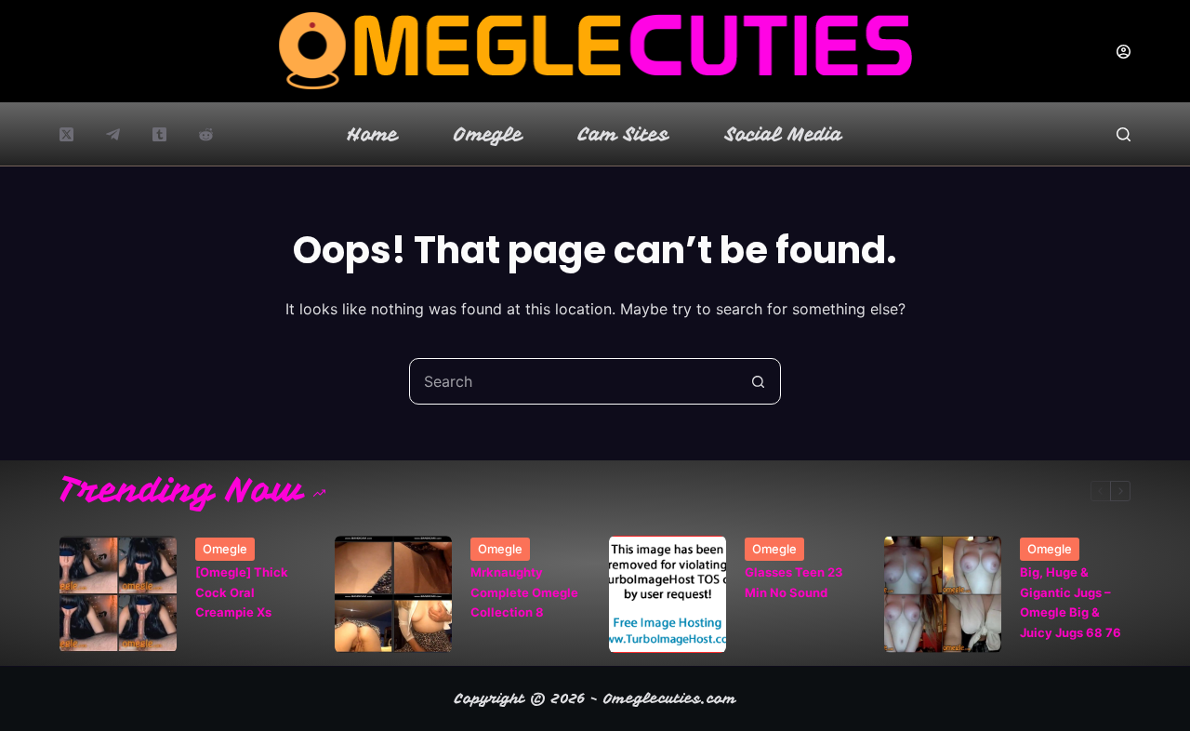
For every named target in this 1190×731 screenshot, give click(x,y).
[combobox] (572, 381)
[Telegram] (113, 134)
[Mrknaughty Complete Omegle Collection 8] (393, 594)
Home (373, 134)
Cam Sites (623, 134)
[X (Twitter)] (66, 134)
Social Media (783, 134)
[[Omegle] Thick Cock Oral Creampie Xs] (118, 594)
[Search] (1123, 134)
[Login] (1123, 52)
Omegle (488, 134)
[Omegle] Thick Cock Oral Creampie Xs (241, 592)
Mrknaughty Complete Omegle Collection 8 (524, 592)
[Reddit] (206, 134)
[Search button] (757, 381)
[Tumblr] (159, 134)
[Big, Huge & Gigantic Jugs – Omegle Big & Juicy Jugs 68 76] (942, 594)
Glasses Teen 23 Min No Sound (794, 582)
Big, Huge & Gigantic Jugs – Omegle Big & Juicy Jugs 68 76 (1070, 602)
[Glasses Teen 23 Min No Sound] (667, 594)
